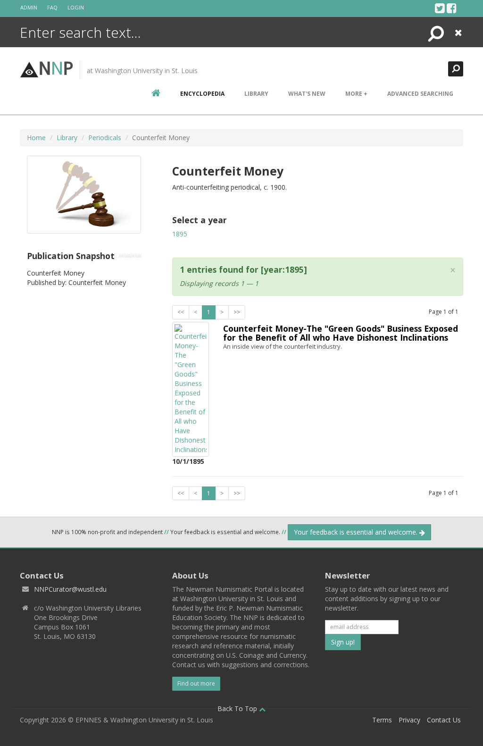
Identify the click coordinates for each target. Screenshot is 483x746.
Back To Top (238, 708)
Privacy (409, 719)
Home (36, 137)
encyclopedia (202, 94)
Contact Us (444, 719)
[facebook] (452, 8)
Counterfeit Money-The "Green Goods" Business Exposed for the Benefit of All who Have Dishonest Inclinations (340, 333)
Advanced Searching (420, 94)
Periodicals (104, 137)
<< (180, 312)
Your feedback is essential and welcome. (356, 532)
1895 (179, 233)
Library (256, 94)
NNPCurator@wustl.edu (70, 589)
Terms (382, 719)
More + (356, 94)
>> (236, 312)
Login (75, 7)
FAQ (52, 7)
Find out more (196, 683)
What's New (306, 94)
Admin (28, 7)
